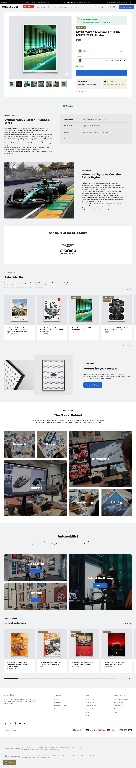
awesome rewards (112, 86)
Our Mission (58, 702)
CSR (55, 712)
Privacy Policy (89, 699)
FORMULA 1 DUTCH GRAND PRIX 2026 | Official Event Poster (50, 663)
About (56, 699)
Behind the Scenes (60, 706)
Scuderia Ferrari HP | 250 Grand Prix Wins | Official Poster (83, 663)
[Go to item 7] (56, 84)
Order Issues (118, 706)
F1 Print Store (28, 7)
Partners (57, 709)
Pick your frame (93, 385)
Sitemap (87, 715)
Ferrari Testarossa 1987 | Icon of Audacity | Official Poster (115, 663)
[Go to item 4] (34, 84)
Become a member (126, 7)
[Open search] (103, 7)
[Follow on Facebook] (5, 723)
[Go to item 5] (41, 84)
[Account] (106, 7)
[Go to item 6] (49, 84)
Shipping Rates (119, 702)
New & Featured (61, 7)
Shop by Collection (44, 7)
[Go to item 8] (64, 84)
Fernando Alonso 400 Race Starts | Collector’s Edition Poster (116, 329)
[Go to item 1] (12, 84)
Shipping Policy (90, 709)
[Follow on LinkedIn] (24, 723)
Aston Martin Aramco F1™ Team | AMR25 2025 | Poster (83, 329)
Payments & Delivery (121, 699)
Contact (117, 709)
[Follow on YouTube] (20, 723)
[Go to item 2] (19, 84)
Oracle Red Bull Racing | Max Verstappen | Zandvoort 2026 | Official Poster (18, 664)
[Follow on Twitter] (10, 723)
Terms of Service (90, 706)
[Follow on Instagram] (15, 723)
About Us (74, 7)
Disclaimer (88, 712)
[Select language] (115, 7)
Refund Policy (89, 702)
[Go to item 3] (27, 84)
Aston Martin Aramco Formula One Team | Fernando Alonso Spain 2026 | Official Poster (18, 330)
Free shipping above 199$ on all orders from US (16, 2)
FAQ (115, 712)
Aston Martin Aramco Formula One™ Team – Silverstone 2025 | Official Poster (51, 330)
